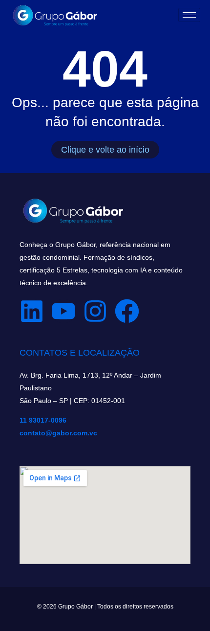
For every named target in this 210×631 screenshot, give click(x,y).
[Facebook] (127, 311)
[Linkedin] (32, 311)
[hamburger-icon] (189, 15)
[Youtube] (63, 311)
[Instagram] (95, 311)
